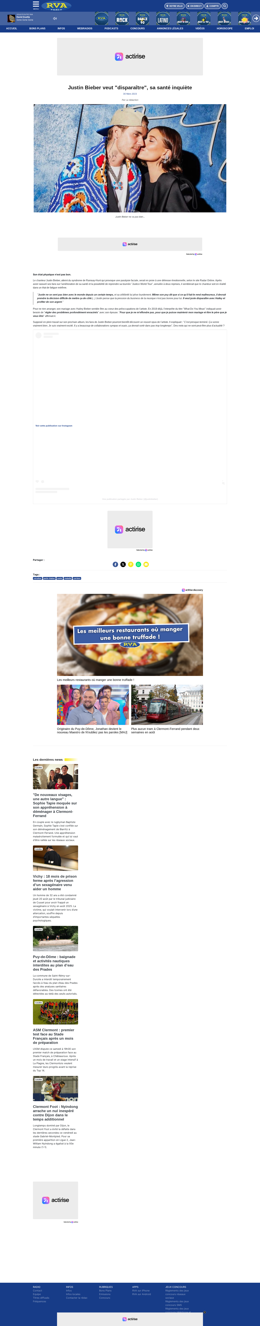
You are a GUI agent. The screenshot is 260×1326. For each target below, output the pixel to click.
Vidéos (200, 28)
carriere (76, 578)
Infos (61, 28)
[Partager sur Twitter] (122, 565)
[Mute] (55, 18)
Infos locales (73, 1294)
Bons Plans (37, 28)
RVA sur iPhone (141, 1290)
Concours (137, 28)
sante (59, 578)
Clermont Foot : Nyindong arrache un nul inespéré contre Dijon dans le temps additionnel (55, 1113)
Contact (37, 1290)
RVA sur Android (141, 1294)
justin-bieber (49, 578)
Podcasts (111, 28)
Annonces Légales (170, 28)
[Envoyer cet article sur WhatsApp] (137, 565)
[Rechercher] (224, 6)
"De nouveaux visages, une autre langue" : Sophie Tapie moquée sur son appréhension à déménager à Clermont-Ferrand (55, 805)
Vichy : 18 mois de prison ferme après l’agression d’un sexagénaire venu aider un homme (55, 882)
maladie (67, 578)
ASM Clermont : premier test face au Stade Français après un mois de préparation (53, 1036)
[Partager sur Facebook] (114, 565)
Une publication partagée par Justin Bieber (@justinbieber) (130, 499)
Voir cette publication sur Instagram (54, 425)
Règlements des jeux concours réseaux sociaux (177, 1294)
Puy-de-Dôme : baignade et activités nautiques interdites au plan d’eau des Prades (54, 963)
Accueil (11, 28)
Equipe (37, 1294)
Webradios (84, 28)
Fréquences (39, 1301)
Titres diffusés (41, 1297)
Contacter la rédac (76, 1297)
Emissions (104, 1294)
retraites (37, 578)
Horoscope (225, 28)
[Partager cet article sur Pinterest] (130, 565)
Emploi (249, 28)
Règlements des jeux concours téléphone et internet (178, 1312)
